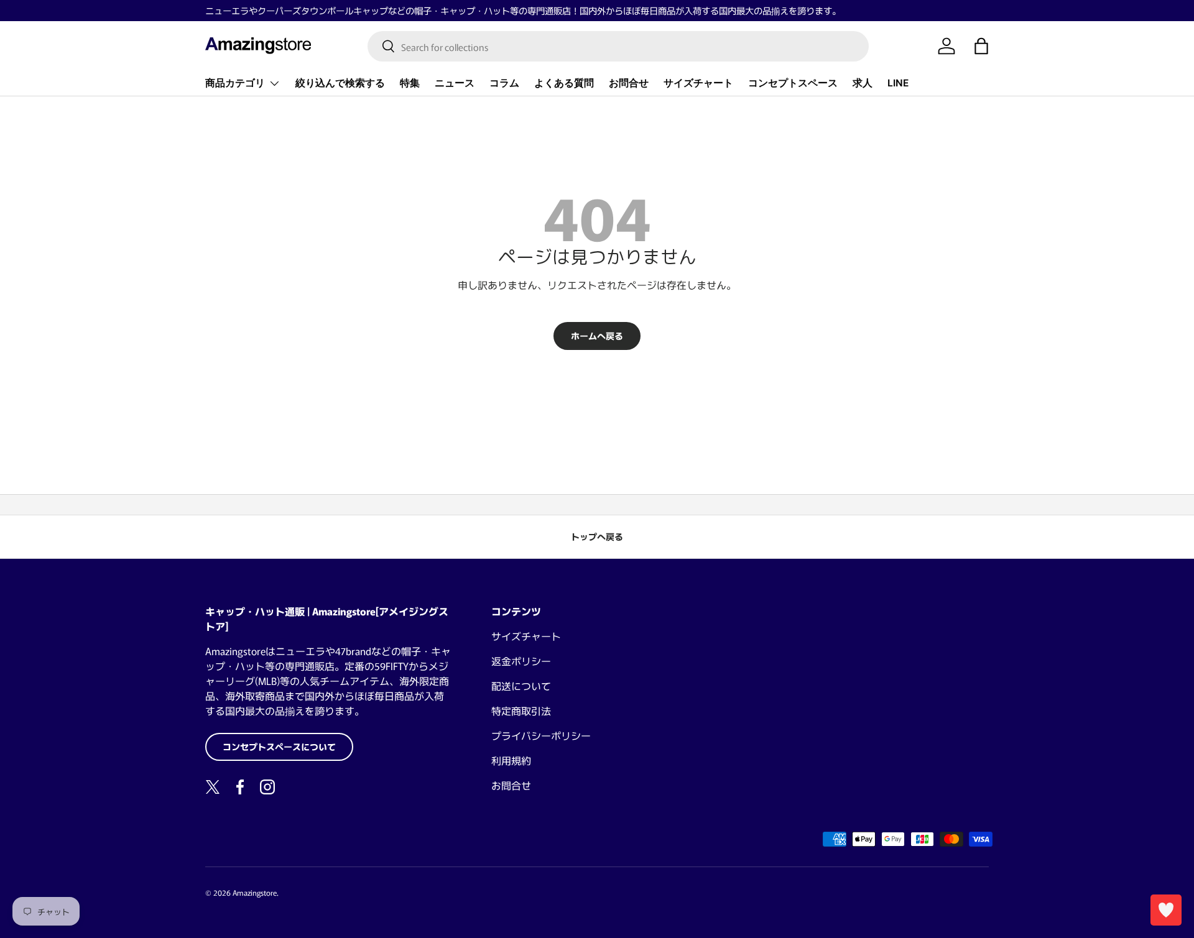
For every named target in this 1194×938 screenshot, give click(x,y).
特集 (410, 83)
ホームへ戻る (597, 335)
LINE (898, 83)
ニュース (454, 83)
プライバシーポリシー (541, 735)
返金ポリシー (521, 660)
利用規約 (511, 760)
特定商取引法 (521, 710)
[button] (981, 46)
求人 (862, 83)
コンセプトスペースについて (279, 746)
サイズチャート (698, 83)
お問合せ (629, 83)
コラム (504, 83)
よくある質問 (564, 83)
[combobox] (618, 46)
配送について (521, 685)
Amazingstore (255, 892)
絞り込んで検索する (340, 83)
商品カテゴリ (235, 83)
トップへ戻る (597, 536)
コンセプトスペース (793, 83)
